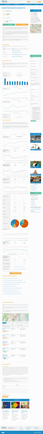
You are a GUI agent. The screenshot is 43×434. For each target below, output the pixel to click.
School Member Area (36, 427)
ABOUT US (36, 4)
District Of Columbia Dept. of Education (36, 212)
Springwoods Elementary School (5, 355)
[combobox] (19, 2)
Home (20, 427)
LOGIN (36, 1)
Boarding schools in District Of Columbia (36, 209)
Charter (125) (32, 202)
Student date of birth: (33, 69)
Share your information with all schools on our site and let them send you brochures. (36, 109)
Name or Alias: (17, 384)
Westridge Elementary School (6, 349)
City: (31, 92)
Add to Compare (5, 332)
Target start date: (33, 80)
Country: (32, 95)
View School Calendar (19, 117)
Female (34, 73)
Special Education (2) (33, 203)
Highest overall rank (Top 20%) (16, 50)
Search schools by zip (33, 196)
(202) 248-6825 (8, 17)
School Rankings (22, 429)
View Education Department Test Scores (19, 266)
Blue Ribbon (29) (33, 201)
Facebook (3, 432)
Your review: (3, 387)
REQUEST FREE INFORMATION (17, 273)
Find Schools (21, 428)
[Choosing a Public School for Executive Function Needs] (15, 405)
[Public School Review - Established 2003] (4, 2)
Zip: (31, 100)
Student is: (32, 72)
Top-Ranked (32, 200)
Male (32, 73)
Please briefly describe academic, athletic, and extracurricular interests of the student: (35, 84)
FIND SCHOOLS (7, 4)
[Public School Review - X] (2, 432)
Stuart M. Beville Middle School (23, 310)
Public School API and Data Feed (37, 428)
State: (31, 98)
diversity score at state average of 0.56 (10, 126)
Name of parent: (33, 61)
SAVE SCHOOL (23, 24)
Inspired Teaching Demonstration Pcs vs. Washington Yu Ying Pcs (19, 304)
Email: (31, 58)
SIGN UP (39, 1)
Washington (7, 11)
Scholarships (33, 185)
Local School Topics (34, 189)
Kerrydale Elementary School (6, 335)
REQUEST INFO (10, 24)
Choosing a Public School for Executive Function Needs (15, 412)
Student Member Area (28, 427)
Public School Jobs (34, 190)
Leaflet (24, 321)
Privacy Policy (39, 432)
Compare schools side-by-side (34, 197)
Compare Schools (28, 428)
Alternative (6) (33, 204)
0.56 (24, 229)
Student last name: (33, 66)
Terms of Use (35, 432)
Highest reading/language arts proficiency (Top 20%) (19, 54)
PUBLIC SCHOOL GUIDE (27, 4)
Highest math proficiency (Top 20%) (17, 52)
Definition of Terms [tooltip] (4, 134)
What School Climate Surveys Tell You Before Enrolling (24, 412)
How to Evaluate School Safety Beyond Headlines (5, 411)
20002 (10, 11)
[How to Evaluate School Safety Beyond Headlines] (6, 405)
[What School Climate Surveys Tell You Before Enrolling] (25, 405)
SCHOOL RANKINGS (16, 4)
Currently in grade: (33, 74)
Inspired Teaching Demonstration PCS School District (19, 269)
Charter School (19, 73)
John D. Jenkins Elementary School (5, 342)
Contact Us (27, 429)
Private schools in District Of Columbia (35, 208)
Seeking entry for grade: (34, 77)
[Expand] (3, 316)
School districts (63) (33, 205)
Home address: (32, 89)
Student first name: (33, 63)
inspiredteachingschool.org (9, 20)
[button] (15, 316)
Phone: (32, 104)
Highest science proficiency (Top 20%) (17, 56)
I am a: (3, 384)
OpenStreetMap (27, 321)
